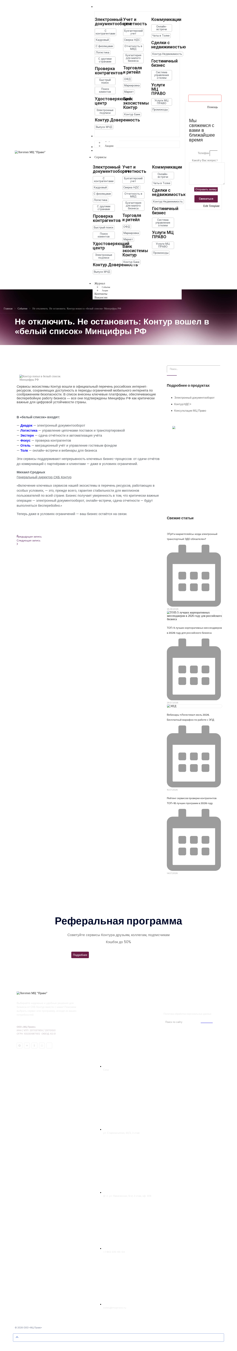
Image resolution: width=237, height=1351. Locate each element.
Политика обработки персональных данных (187, 1014)
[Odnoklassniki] (34, 1045)
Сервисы (100, 157)
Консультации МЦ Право (190, 411)
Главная (8, 308)
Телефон (204, 153)
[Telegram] (19, 1045)
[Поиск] (172, 375)
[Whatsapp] (42, 1045)
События (22, 308)
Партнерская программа (186, 1007)
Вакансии (100, 297)
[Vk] (27, 1045)
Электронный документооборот (194, 398)
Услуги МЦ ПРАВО (177, 1000)
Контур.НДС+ (182, 404)
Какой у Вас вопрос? (205, 160)
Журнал (99, 283)
